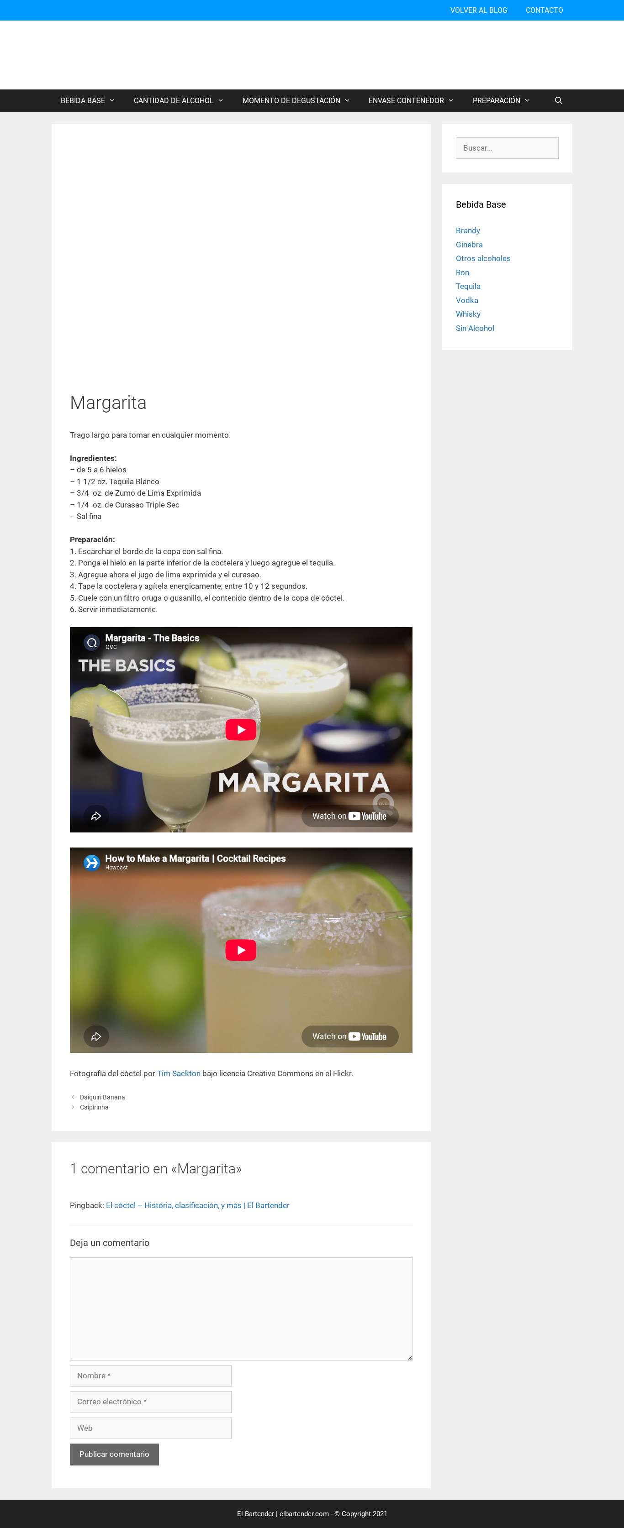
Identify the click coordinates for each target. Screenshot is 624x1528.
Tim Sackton (179, 1073)
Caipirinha (94, 1107)
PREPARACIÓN (496, 100)
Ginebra (469, 244)
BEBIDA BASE (83, 100)
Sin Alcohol (475, 328)
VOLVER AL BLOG (479, 10)
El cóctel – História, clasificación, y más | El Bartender (198, 1205)
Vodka (467, 300)
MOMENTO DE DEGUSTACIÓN (291, 100)
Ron (462, 272)
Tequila (468, 286)
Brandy (468, 230)
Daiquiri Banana (102, 1097)
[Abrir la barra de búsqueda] (558, 100)
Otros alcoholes (483, 258)
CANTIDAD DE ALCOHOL (174, 100)
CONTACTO (544, 10)
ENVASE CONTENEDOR (406, 100)
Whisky (468, 314)
